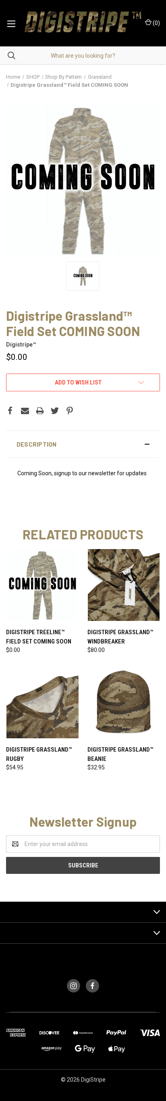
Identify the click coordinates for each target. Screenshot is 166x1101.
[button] (83, 444)
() (155, 23)
